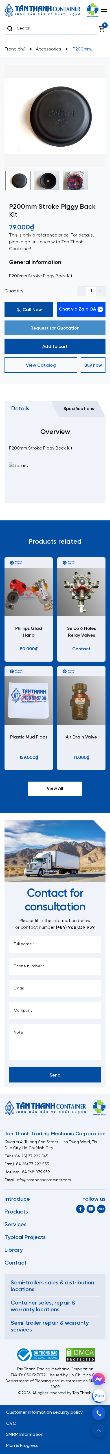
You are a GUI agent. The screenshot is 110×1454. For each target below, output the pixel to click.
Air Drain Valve (81, 737)
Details (20, 409)
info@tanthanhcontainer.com (43, 1180)
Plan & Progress (22, 1445)
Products (16, 1212)
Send (55, 1075)
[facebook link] (80, 1208)
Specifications (78, 408)
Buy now (93, 365)
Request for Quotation (55, 328)
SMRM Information (24, 1434)
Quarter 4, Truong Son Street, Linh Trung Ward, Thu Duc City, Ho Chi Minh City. (51, 1145)
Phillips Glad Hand (28, 632)
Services (16, 1225)
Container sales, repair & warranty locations (43, 1306)
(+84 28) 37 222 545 (30, 1156)
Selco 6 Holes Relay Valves (81, 632)
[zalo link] (101, 1208)
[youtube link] (91, 1208)
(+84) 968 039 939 (75, 927)
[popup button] (98, 1430)
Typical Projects (25, 1237)
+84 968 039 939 (35, 1172)
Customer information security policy (44, 1412)
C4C (11, 1423)
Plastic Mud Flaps (28, 737)
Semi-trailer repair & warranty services (50, 1326)
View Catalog (41, 365)
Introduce (17, 1199)
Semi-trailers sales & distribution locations (52, 1286)
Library (14, 1250)
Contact (16, 1263)
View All (55, 788)
